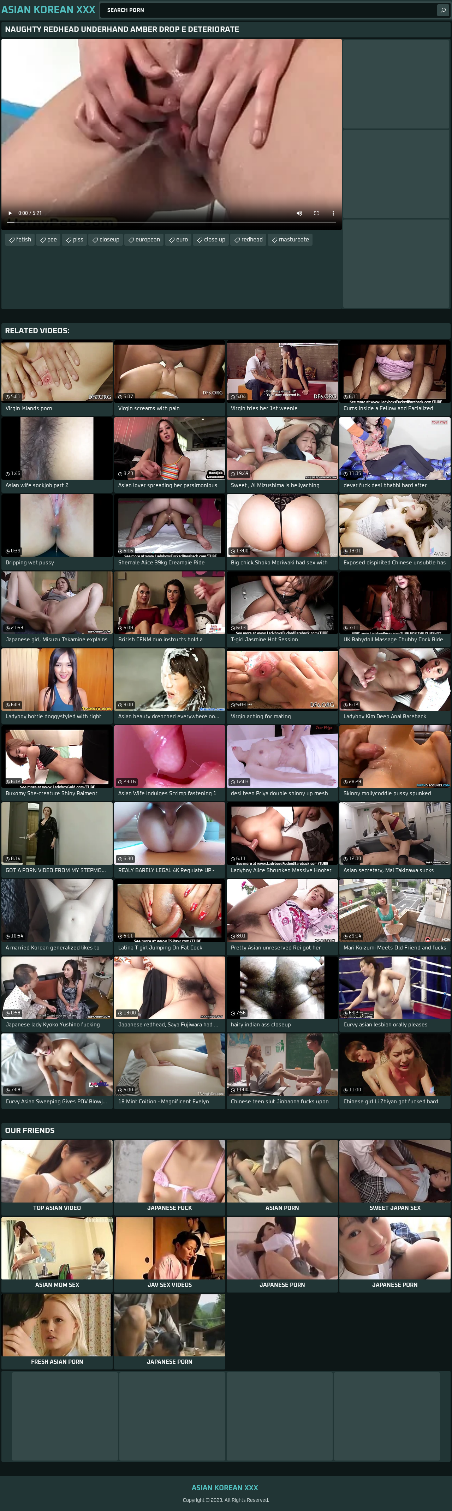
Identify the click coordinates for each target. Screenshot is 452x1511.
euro (182, 239)
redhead (252, 239)
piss (78, 239)
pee (52, 239)
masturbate (294, 239)
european (148, 239)
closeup (109, 239)
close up (214, 239)
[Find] (443, 10)
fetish (23, 239)
